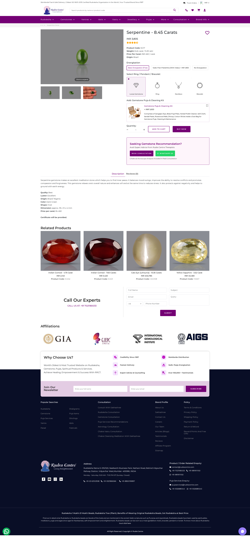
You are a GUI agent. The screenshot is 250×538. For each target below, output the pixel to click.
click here (127, 523)
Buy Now (181, 129)
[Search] (175, 10)
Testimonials (161, 436)
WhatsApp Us (166, 153)
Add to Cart (158, 129)
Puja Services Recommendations (113, 422)
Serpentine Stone (53, 25)
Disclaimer (189, 438)
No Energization (200, 68)
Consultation (180, 19)
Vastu (115, 19)
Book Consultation (142, 153)
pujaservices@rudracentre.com (185, 485)
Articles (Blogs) (162, 431)
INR (205, 3)
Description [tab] (118, 174)
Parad (43, 428)
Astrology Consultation (108, 427)
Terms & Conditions (193, 408)
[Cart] (198, 10)
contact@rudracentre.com (183, 467)
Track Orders (191, 3)
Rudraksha (46, 19)
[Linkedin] (61, 479)
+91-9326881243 (178, 489)
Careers (158, 422)
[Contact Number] (186, 10)
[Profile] (205, 10)
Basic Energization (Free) (138, 68)
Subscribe (196, 389)
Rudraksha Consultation (109, 412)
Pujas (149, 19)
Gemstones (66, 19)
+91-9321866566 (109, 481)
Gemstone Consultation (109, 417)
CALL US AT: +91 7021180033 (81, 306)
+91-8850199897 (128, 481)
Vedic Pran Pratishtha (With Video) (171, 68)
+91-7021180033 (178, 471)
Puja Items (74, 413)
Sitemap (159, 451)
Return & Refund (191, 427)
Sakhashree (160, 412)
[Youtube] (49, 479)
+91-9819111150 (194, 471)
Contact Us (160, 417)
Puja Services (47, 418)
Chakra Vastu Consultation (110, 431)
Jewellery (132, 19)
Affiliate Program (163, 446)
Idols (100, 19)
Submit (168, 313)
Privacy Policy (190, 412)
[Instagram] (55, 479)
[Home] (54, 10)
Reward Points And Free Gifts (195, 432)
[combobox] (135, 304)
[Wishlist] (192, 10)
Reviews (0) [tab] (132, 174)
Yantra (43, 423)
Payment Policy (191, 422)
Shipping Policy (191, 417)
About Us (159, 408)
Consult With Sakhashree (109, 408)
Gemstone (45, 413)
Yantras (85, 19)
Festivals (73, 428)
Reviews (159, 441)
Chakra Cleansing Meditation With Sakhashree (119, 436)
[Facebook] (43, 479)
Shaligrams (74, 409)
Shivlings (73, 418)
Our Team (159, 427)
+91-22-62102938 (92, 481)
